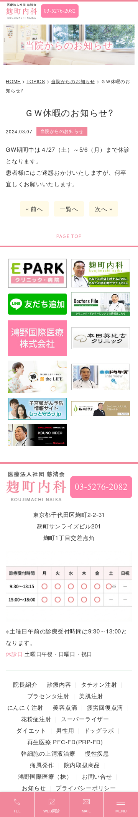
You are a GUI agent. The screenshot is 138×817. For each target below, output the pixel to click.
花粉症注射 (36, 719)
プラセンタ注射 (48, 696)
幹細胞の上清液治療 (48, 753)
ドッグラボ (99, 730)
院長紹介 (25, 684)
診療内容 (59, 684)
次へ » (103, 209)
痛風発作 (42, 765)
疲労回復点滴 (105, 707)
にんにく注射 (25, 707)
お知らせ (34, 788)
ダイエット (31, 730)
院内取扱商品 (82, 765)
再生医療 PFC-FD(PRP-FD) (65, 742)
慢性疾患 (97, 753)
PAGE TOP (69, 237)
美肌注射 (91, 696)
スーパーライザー (85, 719)
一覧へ (69, 209)
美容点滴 (65, 707)
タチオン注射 (99, 684)
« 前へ (34, 209)
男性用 (65, 730)
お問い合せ (97, 776)
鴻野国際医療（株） (45, 776)
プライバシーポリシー (86, 788)
